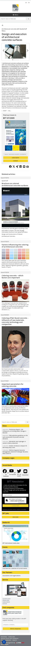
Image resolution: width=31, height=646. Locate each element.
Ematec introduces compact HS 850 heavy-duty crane (15, 446)
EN (29, 2)
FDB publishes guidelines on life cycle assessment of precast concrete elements (15, 437)
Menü (16, 15)
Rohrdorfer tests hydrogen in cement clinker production (14, 442)
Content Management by (8, 642)
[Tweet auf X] (14, 167)
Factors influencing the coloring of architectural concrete (15, 246)
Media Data (6, 600)
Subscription (6, 602)
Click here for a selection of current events (15, 568)
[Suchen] (28, 18)
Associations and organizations (11, 575)
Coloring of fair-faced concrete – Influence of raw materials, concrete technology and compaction (15, 321)
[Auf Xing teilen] (17, 167)
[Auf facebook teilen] (10, 167)
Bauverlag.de (4, 644)
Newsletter (4, 637)
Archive (5, 603)
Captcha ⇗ (22, 502)
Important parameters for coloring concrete (12, 385)
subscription (15, 157)
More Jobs (15, 517)
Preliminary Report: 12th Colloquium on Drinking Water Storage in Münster (14, 431)
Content (15, 161)
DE (26, 2)
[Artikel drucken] (27, 166)
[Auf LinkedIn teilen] (20, 167)
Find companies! (16, 628)
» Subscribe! (15, 505)
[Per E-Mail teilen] (24, 166)
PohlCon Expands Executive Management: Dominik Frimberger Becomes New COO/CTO (15, 451)
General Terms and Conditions (9, 638)
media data (11, 637)
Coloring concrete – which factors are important (12, 276)
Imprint (14, 640)
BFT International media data (11, 543)
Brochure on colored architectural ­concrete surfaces (15, 184)
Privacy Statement (6, 640)
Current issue (6, 598)
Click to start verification (17, 501)
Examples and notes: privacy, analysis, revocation (14, 509)
